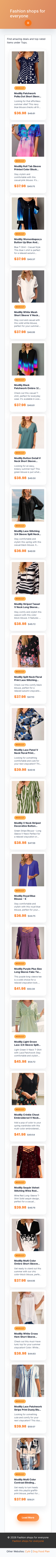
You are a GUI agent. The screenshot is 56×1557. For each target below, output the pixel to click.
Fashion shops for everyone (27, 13)
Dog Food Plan (41, 1551)
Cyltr (28, 1551)
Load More (28, 1517)
